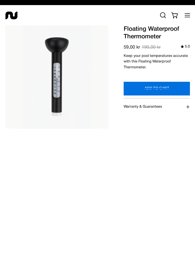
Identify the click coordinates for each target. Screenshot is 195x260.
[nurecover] (11, 15)
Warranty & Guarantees (143, 106)
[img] (185, 47)
